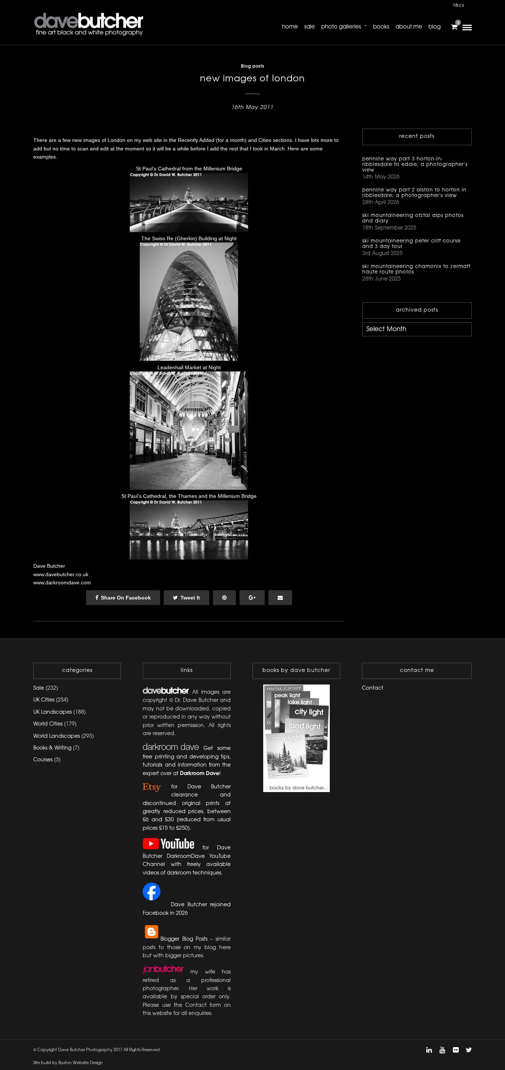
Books (381, 27)
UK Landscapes (52, 712)
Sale (309, 27)
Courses (42, 760)
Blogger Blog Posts (183, 939)
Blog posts (252, 66)
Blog (434, 27)
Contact (372, 688)
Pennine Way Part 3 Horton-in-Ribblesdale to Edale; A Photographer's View (415, 164)
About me (409, 27)
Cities (264, 140)
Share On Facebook (126, 598)
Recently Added (196, 140)
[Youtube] (442, 1050)
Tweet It (190, 598)
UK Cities (43, 700)
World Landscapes (56, 736)
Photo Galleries (341, 27)
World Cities (47, 724)
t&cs (458, 5)
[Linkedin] (429, 1050)
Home (290, 27)
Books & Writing (52, 748)
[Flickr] (455, 1050)
